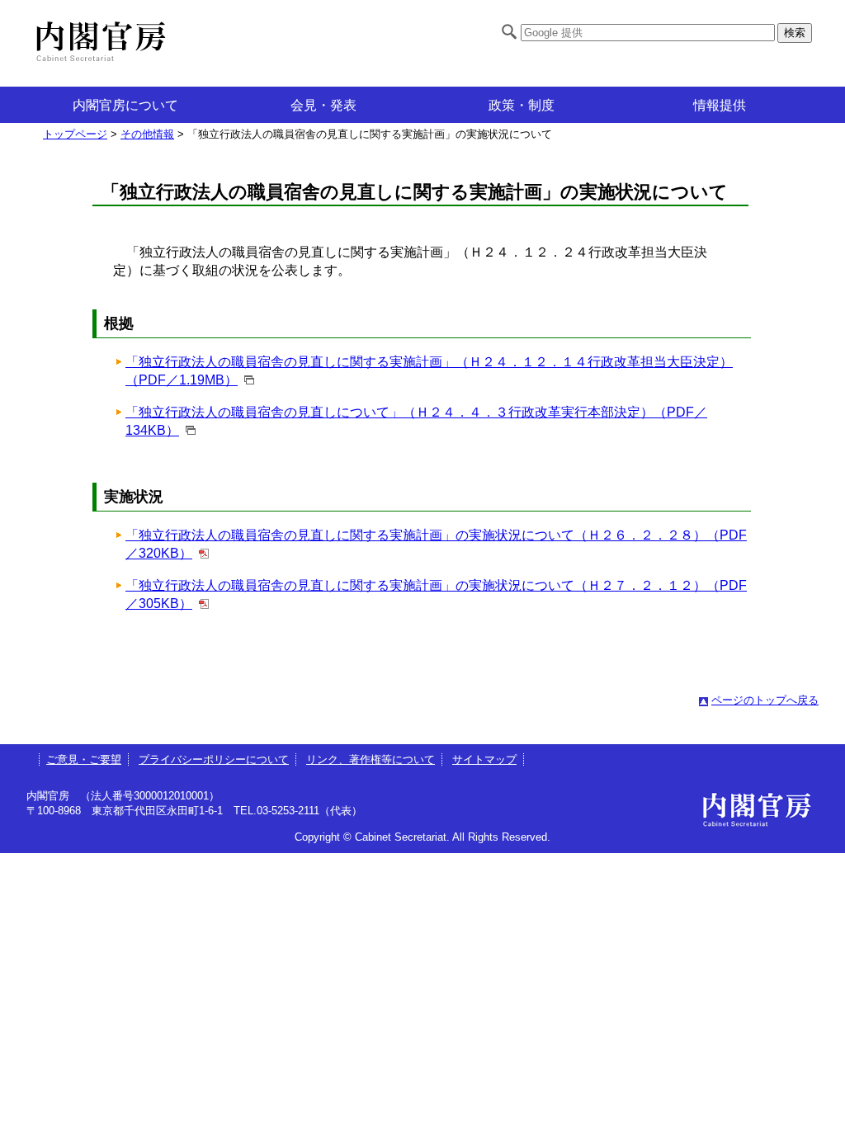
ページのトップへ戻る (765, 700)
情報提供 (719, 105)
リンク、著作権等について (370, 759)
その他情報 (147, 134)
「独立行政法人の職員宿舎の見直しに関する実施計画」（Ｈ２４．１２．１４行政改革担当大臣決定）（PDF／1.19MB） (429, 371)
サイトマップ (484, 759)
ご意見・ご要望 (83, 759)
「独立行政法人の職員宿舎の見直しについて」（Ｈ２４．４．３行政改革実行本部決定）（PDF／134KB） (416, 421)
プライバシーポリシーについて (214, 759)
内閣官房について (125, 105)
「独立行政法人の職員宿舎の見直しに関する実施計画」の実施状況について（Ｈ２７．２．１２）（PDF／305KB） (436, 594)
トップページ (75, 134)
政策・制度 (522, 105)
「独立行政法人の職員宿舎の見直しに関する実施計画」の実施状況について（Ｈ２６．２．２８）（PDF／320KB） (436, 544)
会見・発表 (323, 105)
